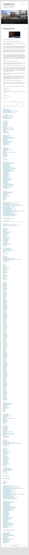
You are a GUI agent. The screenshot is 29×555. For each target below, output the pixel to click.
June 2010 (4, 359)
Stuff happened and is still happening (7, 110)
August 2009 (4, 367)
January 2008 (4, 382)
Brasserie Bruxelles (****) (6, 194)
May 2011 (4, 350)
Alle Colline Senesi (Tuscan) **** (7, 166)
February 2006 (4, 398)
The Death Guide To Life (6, 257)
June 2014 (4, 320)
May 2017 (4, 298)
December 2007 (5, 383)
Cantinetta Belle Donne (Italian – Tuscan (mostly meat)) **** (10, 168)
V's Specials (4, 278)
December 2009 (5, 364)
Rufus (4, 274)
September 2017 (5, 296)
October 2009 (4, 365)
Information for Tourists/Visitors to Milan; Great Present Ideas (17, 19)
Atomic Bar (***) (5, 191)
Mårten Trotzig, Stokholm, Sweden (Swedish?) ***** (9, 218)
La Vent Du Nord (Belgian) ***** (6, 516)
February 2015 (4, 314)
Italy (3, 269)
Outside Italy (4, 271)
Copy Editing (19, 21)
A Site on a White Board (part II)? (7, 249)
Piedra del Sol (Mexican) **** (6, 180)
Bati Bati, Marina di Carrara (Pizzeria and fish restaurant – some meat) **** (11, 204)
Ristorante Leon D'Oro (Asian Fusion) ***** (8, 185)
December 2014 (5, 315)
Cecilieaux (4, 151)
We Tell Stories (5, 261)
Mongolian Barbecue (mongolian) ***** (7, 179)
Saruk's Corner (5, 435)
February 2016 (4, 304)
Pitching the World (5, 154)
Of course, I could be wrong (6, 238)
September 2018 (5, 289)
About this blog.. (7, 19)
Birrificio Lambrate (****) (6, 193)
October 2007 (4, 385)
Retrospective (24, 91)
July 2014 (4, 319)
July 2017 (4, 297)
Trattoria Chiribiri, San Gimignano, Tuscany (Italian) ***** (9, 214)
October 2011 (4, 346)
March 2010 (4, 361)
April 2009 (4, 370)
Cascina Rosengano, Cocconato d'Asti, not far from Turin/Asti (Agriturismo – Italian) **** (13, 205)
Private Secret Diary (5, 459)
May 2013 (4, 331)
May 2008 (4, 379)
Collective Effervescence (6, 232)
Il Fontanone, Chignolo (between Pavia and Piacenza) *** (9, 209)
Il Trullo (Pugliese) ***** (6, 172)
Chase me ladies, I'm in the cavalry (7, 451)
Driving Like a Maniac (5, 427)
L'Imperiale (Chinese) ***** (6, 176)
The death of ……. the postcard (8, 115)
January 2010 (4, 363)
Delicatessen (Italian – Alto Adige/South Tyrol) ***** (9, 508)
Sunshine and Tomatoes (6, 132)
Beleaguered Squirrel (5, 150)
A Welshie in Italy (5, 121)
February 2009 (4, 372)
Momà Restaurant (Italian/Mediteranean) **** (8, 178)
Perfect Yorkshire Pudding (6, 221)
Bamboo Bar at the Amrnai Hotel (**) (7, 192)
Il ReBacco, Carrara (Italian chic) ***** (7, 210)
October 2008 (4, 375)
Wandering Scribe (5, 245)
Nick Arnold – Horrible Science (6, 470)
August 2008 (4, 377)
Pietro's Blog (4, 130)
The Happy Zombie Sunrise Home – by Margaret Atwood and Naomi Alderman (12, 259)
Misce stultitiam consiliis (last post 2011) (8, 431)
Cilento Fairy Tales (5, 122)
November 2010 (5, 355)
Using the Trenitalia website (6, 144)
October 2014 (4, 317)
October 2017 (4, 295)
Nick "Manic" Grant (5, 117)
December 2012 (5, 335)
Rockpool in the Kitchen (6, 240)
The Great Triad (5, 242)
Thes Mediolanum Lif (8, 4)
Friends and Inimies (5, 267)
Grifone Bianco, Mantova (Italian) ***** (7, 208)
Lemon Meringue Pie (5, 482)
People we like (5, 272)
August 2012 (4, 338)
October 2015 (4, 307)
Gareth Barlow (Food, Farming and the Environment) (9, 418)
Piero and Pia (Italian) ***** (6, 181)
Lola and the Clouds (5, 125)
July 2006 (4, 395)
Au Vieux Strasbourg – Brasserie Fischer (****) (8, 403)
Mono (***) (4, 198)
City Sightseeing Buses (6, 136)
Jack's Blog (4, 455)
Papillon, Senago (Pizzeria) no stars (7, 212)
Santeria (4, 411)
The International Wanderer (6, 539)
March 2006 (4, 397)
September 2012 (5, 337)
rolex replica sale (20, 549)
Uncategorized (5, 277)
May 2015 (4, 311)
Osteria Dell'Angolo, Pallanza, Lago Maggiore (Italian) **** (10, 211)
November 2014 (5, 316)
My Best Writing (10, 21)
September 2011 (5, 347)
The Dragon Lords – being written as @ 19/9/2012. (9, 258)
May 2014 (4, 321)
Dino (3, 265)
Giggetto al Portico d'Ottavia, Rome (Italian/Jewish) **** (9, 207)
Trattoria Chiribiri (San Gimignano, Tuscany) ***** (9, 213)
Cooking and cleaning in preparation (7, 111)
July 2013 (4, 329)
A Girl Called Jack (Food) (6, 414)
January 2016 (4, 305)
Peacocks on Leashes (5, 239)
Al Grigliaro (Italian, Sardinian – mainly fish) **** (8, 163)
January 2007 (4, 392)
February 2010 (4, 362)
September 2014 (5, 318)
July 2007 (4, 387)
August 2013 (4, 328)
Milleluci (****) (4, 197)
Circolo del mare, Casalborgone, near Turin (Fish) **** (9, 206)
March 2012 (4, 342)
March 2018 (4, 292)
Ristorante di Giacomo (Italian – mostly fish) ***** (9, 184)
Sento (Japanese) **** (5, 186)
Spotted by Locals (5, 140)
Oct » (20, 106)
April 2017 (4, 299)
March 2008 (4, 381)
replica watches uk (17, 550)
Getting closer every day (8, 28)
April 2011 (4, 351)
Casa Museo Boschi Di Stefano (6, 135)
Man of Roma (4, 126)
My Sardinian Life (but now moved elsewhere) (8, 128)
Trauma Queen (5, 244)
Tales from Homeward (5, 241)
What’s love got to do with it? (8, 118)
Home (4, 19)
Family (17, 91)
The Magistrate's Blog (5, 243)
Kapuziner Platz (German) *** (6, 173)
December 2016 (5, 301)
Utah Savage (4, 423)
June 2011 (4, 349)
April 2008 (4, 380)
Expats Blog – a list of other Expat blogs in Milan (9, 535)
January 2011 (4, 353)
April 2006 (4, 396)
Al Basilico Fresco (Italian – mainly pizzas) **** (8, 162)
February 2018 (4, 293)
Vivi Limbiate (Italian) (5, 253)
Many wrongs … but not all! (6, 109)
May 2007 (4, 389)
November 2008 (5, 374)
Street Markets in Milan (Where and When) (8, 141)
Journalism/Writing (5, 270)
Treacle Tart (4, 483)
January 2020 (4, 283)
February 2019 (4, 287)
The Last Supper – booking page (7, 142)
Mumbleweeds (5, 153)
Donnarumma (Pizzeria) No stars (7, 169)
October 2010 (4, 356)
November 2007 (5, 384)
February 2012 (4, 343)
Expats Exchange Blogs (6, 138)
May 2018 (4, 290)
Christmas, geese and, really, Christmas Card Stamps (9, 112)
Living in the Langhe (5, 124)
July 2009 (4, 368)
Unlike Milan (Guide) (5, 143)
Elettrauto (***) (4, 195)
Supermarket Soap (5, 155)
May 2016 (4, 303)
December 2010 (5, 354)
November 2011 (5, 345)
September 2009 (5, 366)
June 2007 (4, 388)
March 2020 (4, 282)
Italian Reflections (5, 139)
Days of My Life (5, 233)
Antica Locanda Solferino (6, 159)
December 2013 (5, 325)
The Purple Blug (5, 156)
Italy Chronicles (5, 428)
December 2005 (5, 399)
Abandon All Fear (5, 228)
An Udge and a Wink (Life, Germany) (7, 149)
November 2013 (5, 326)
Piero (3, 273)
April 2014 (4, 322)
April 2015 (4, 312)
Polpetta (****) (4, 199)
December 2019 (5, 284)
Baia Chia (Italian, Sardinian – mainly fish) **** (8, 167)
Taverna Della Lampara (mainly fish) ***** (8, 187)
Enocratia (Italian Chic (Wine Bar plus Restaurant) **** (9, 170)
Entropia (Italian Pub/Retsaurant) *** (7, 171)
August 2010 (4, 357)
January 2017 (4, 300)
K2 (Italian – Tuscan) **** (6, 512)
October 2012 (4, 336)
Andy (10, 29)
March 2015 (4, 313)
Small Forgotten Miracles (6, 436)
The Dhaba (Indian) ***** (6, 188)
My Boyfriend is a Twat (5, 237)
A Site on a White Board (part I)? (7, 248)
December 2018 (5, 288)
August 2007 (4, 386)
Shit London (4, 251)
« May (7, 106)
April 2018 (4, 291)
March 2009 (4, 371)
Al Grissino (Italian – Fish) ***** (6, 164)
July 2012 (4, 339)
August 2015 (4, 309)
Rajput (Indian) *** (5, 182)
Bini (3, 118)
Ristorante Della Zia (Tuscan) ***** (7, 183)
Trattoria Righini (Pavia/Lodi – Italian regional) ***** (9, 215)
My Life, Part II (5, 432)
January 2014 (4, 324)
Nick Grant (4, 116)
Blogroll (4, 264)
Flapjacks (4, 224)
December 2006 (5, 393)
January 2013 (4, 334)
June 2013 (4, 330)
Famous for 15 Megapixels (6, 234)
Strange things (5, 275)
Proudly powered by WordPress (14, 545)
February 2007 (4, 391)
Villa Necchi (4, 145)
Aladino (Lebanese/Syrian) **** (6, 165)
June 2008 (4, 378)
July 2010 (4, 358)
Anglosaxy (4, 230)
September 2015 (5, 308)
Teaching (4, 276)
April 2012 (4, 341)
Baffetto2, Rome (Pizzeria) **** (6, 203)
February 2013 (4, 333)
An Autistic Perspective (6, 229)
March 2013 (4, 332)
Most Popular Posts (5, 21)
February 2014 (4, 323)
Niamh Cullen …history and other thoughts (8, 129)
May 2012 (4, 340)
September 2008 (5, 376)
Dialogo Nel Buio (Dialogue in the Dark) (7, 137)
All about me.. (15, 21)
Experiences (6, 91)
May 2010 (4, 360)
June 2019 (4, 286)
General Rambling (10, 91)
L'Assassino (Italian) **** (6, 175)
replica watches (21, 553)
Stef (3, 252)
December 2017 (5, 294)
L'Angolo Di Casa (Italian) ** (6, 174)
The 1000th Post (10, 117)
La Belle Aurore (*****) (5, 408)
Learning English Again (6, 236)
